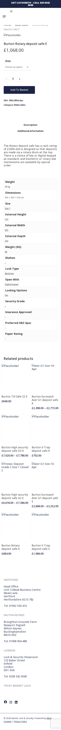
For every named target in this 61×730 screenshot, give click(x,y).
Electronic (9, 273)
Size (8, 61)
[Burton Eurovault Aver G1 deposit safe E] (46, 476)
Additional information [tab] (30, 130)
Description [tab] (30, 124)
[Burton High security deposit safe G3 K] (15, 429)
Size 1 (7, 208)
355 (6, 230)
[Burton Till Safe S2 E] (15, 378)
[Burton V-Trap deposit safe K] (46, 429)
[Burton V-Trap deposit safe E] (46, 527)
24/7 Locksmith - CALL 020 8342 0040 (30, 4)
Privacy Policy (20, 721)
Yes (6, 295)
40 (6, 251)
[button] (4, 16)
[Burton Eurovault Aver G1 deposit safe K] (46, 378)
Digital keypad (11, 284)
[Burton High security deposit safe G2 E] (15, 476)
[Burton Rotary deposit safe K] (15, 527)
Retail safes (19, 105)
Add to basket (19, 89)
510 (6, 219)
